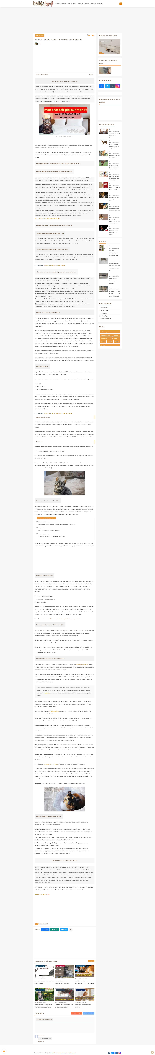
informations (66, 3)
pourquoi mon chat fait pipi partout (54, 265)
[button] (45, 929)
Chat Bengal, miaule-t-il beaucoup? (114, 156)
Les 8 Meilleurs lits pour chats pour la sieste (48, 218)
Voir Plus (91, 961)
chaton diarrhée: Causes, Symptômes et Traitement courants (62, 983)
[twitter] (107, 86)
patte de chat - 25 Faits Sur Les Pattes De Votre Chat (114, 178)
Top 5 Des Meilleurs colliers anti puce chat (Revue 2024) (64, 1005)
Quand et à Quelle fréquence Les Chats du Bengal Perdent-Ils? (114, 267)
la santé (80, 3)
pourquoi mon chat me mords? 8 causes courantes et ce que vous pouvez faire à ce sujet (114, 210)
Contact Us (104, 313)
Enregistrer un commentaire (44, 1019)
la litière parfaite (54, 711)
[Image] (103, 131)
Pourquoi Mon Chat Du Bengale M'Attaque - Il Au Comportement (114, 199)
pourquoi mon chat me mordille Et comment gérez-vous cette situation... (56, 524)
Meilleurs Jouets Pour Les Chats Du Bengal (114, 232)
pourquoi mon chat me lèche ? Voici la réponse (58, 413)
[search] (120, 3)
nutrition (93, 3)
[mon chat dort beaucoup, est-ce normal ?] (103, 276)
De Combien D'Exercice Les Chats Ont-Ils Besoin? (44, 982)
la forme (73, 3)
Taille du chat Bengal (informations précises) (114, 135)
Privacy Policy (104, 307)
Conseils (57, 3)
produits (100, 3)
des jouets (47, 693)
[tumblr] (112, 86)
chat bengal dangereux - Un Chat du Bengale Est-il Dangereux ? (114, 221)
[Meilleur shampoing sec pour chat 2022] (103, 248)
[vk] (117, 1053)
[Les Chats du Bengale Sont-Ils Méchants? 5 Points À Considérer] (103, 289)
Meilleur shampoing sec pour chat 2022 (113, 252)
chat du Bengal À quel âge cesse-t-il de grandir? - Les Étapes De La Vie (114, 146)
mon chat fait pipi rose (51, 764)
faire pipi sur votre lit (82, 664)
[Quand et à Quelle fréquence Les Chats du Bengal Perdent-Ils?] (103, 261)
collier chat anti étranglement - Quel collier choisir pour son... (43, 1005)
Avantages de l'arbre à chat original (83, 1005)
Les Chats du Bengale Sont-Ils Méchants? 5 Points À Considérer (114, 293)
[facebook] (101, 86)
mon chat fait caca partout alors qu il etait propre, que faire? (62, 619)
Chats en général (39, 36)
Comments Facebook (88, 1013)
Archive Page (104, 316)
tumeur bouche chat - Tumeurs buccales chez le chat (51, 536)
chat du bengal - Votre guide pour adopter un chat (63, 1053)
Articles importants (106, 331)
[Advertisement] (77, 20)
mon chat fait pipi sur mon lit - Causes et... (49, 530)
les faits (86, 3)
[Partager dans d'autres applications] (70, 929)
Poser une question (106, 318)
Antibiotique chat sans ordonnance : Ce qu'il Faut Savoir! (84, 982)
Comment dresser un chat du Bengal (114, 188)
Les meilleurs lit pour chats (42, 894)
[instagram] (117, 86)
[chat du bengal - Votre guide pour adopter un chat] (43, 4)
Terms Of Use (104, 310)
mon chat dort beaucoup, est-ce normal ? (113, 281)
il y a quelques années (44, 521)
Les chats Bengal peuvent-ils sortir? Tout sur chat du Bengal (114, 167)
